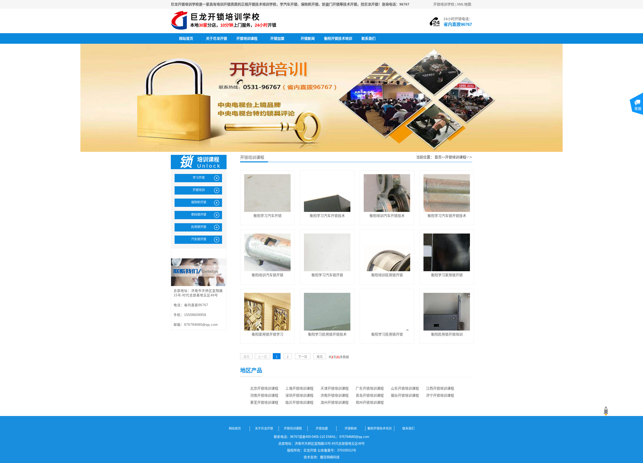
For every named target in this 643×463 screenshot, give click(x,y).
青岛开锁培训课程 (370, 395)
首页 (438, 157)
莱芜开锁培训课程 (264, 402)
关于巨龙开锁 (216, 38)
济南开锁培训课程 (334, 395)
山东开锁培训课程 (405, 388)
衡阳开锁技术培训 (338, 38)
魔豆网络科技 (330, 457)
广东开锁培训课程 (370, 388)
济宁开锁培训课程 (440, 395)
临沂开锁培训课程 (299, 402)
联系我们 (368, 38)
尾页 (320, 357)
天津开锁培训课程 (334, 388)
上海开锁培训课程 (299, 388)
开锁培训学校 (443, 4)
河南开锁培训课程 (264, 395)
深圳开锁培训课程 (299, 395)
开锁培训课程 (246, 38)
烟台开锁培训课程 (405, 395)
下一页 (302, 357)
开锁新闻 (308, 38)
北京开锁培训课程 (264, 388)
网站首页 (186, 38)
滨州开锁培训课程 (334, 402)
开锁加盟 (277, 38)
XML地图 (464, 4)
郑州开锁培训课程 (370, 402)
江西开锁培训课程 (440, 388)
